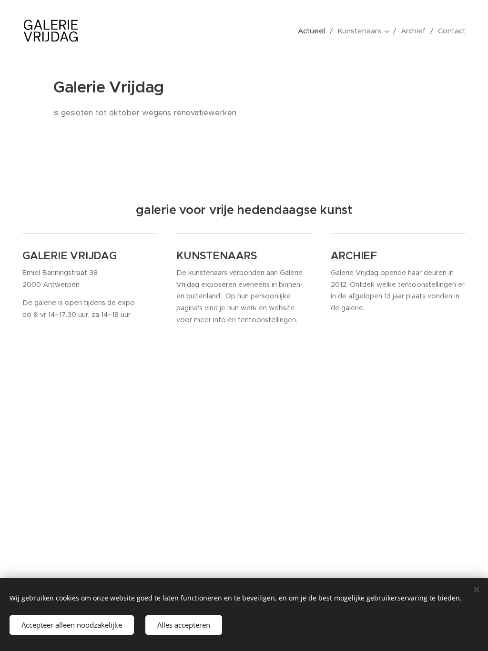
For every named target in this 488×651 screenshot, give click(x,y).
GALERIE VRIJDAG (69, 255)
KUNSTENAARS (216, 255)
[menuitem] (314, 31)
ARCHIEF (354, 255)
